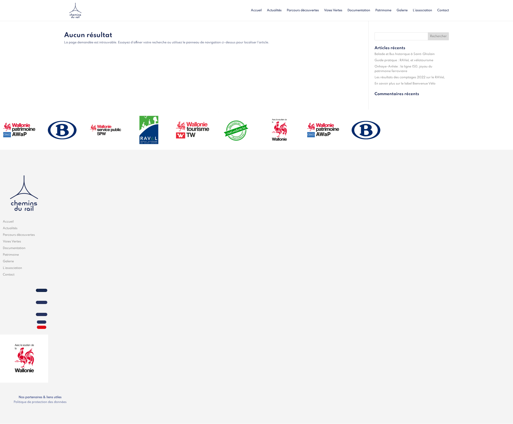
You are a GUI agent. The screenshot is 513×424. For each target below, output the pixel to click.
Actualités (274, 10)
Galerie (402, 10)
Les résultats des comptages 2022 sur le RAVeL (410, 77)
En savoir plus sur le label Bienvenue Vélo (405, 83)
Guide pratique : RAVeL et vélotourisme (404, 60)
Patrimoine (383, 10)
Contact (443, 10)
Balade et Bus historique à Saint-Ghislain (405, 54)
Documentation (358, 10)
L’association (422, 10)
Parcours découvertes (303, 10)
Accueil (256, 10)
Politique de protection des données (40, 402)
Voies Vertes (333, 10)
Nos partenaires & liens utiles (40, 397)
